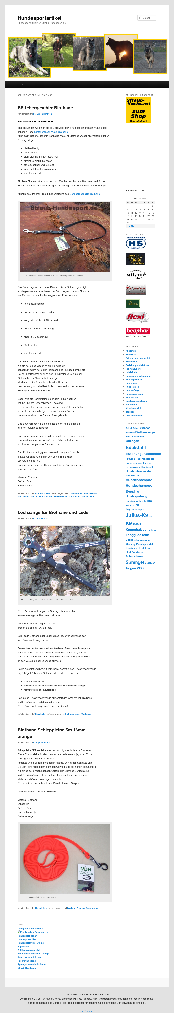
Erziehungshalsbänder (138, 365)
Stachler (150, 562)
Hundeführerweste (138, 471)
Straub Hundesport (27, 967)
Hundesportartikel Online (31, 942)
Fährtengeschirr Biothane (81, 496)
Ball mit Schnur (132, 428)
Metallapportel (133, 408)
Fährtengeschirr (60, 496)
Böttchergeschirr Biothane (45, 107)
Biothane (75, 493)
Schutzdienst (134, 556)
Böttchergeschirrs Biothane (85, 193)
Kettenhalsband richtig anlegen (34, 953)
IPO (137, 505)
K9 (129, 523)
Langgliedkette (137, 535)
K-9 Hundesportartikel (29, 949)
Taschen (130, 411)
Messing (131, 544)
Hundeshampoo (139, 479)
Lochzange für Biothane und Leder (54, 512)
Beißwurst (131, 354)
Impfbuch (130, 505)
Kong (153, 530)
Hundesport (132, 397)
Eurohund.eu (41, 932)
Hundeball (147, 467)
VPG (140, 568)
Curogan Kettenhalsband (31, 928)
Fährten (48, 496)
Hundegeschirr (132, 475)
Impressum (23, 946)
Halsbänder (132, 372)
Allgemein (131, 350)
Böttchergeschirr (88, 493)
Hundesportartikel (40, 17)
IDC (149, 501)
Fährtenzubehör (42, 493)
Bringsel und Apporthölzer (140, 358)
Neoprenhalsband (27, 960)
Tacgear (131, 568)
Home (21, 84)
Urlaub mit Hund (134, 415)
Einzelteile (40, 713)
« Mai (131, 226)
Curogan (132, 441)
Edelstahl (136, 447)
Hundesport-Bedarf (27, 935)
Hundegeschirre (134, 379)
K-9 (150, 516)
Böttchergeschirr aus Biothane (51, 131)
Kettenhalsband (138, 529)
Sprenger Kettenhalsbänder (32, 964)
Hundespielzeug (134, 393)
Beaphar (145, 427)
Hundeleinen (41, 908)
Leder (77, 713)
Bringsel (151, 432)
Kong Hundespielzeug (29, 957)
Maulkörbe (131, 404)
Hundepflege (132, 390)
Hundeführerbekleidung (138, 375)
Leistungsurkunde (142, 540)
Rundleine (137, 552)
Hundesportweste (136, 501)
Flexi (138, 458)
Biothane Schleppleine (88, 908)
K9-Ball (136, 524)
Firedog (130, 458)
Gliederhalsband (133, 467)
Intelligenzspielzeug (136, 400)
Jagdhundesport (135, 509)
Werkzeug (86, 713)
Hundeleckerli (133, 383)
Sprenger (135, 562)
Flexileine (148, 459)
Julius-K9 (137, 515)
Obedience (132, 548)
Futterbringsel (134, 463)
